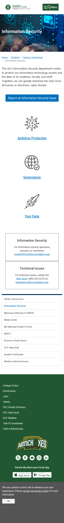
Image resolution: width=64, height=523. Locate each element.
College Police (10, 385)
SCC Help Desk (11, 347)
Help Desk (21, 278)
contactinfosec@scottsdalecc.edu (32, 254)
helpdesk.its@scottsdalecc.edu (32, 282)
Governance (32, 177)
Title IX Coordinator (13, 423)
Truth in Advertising (13, 428)
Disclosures (9, 391)
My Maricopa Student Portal (18, 326)
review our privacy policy (36, 491)
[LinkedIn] (46, 457)
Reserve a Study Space (15, 340)
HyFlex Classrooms (14, 299)
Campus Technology (33, 57)
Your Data (32, 216)
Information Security (15, 306)
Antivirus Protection (32, 138)
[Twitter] (18, 457)
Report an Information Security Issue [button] (32, 98)
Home (5, 57)
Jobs (5, 396)
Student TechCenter (14, 354)
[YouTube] (32, 457)
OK (8, 501)
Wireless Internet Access (16, 361)
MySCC (7, 333)
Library (6, 401)
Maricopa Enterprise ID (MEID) (19, 313)
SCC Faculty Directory (14, 407)
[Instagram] (39, 457)
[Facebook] (25, 457)
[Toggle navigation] (51, 7)
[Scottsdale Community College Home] (17, 7)
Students (15, 57)
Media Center (10, 320)
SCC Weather (10, 418)
